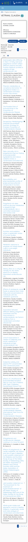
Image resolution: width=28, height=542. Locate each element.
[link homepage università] (18, 3)
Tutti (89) (22, 41)
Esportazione (13, 41)
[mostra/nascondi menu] (26, 3)
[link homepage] (5, 3)
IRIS (2, 12)
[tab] (4, 55)
